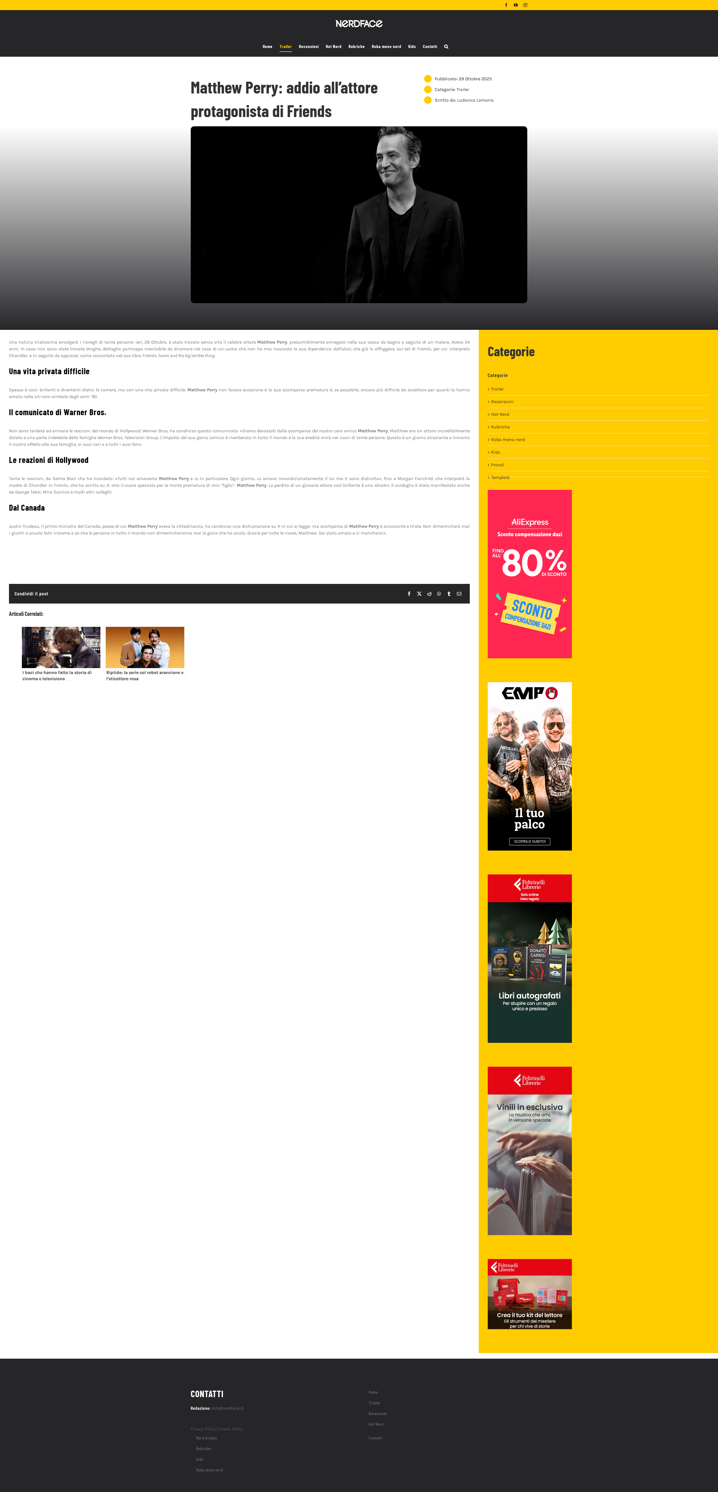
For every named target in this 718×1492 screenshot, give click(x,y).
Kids (495, 452)
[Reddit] (429, 593)
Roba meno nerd (508, 439)
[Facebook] (409, 593)
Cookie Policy (231, 1428)
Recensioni (502, 401)
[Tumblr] (449, 593)
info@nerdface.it (228, 1408)
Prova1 (497, 464)
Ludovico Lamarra (475, 100)
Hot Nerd (500, 414)
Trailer (463, 89)
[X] (419, 593)
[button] (446, 46)
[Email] (459, 593)
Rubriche (500, 426)
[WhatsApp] (439, 593)
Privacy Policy (203, 1428)
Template (500, 477)
